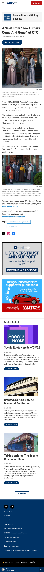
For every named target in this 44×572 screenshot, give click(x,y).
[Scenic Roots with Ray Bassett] (7, 17)
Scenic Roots (13, 226)
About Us (7, 515)
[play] (3, 569)
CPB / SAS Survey (10, 541)
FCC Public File (8, 524)
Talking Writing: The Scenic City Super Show (21, 457)
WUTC (10, 511)
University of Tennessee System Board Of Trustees (20, 550)
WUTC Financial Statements (13, 528)
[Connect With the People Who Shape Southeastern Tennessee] (22, 258)
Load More (22, 493)
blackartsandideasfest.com (13, 217)
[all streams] (41, 569)
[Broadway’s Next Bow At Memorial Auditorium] (21, 386)
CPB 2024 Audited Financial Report (15, 533)
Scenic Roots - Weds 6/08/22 (22, 347)
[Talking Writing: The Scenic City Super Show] (21, 442)
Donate (37, 3)
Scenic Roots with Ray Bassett (25, 17)
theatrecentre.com (9, 206)
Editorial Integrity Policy (11, 537)
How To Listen (8, 520)
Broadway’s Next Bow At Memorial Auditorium (19, 401)
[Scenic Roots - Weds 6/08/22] (21, 334)
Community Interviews (11, 546)
